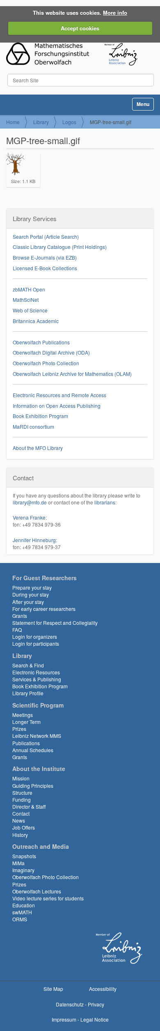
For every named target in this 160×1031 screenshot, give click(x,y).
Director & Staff (29, 806)
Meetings (22, 714)
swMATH (22, 912)
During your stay (30, 594)
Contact (21, 813)
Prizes (19, 728)
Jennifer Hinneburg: (35, 539)
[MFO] (71, 54)
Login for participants (35, 643)
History (20, 834)
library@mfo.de (30, 502)
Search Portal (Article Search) (46, 236)
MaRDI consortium (33, 426)
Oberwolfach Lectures (36, 891)
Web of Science (30, 310)
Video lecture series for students (48, 898)
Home (13, 121)
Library (41, 121)
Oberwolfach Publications (41, 342)
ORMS (19, 919)
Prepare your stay (32, 587)
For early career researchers (43, 608)
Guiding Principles (32, 785)
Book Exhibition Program (40, 415)
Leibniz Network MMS (36, 735)
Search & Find (28, 665)
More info (115, 12)
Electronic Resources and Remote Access (59, 394)
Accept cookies (80, 28)
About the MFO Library (38, 447)
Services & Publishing (36, 679)
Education (23, 905)
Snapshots (24, 855)
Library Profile (27, 693)
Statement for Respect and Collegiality (55, 622)
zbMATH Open (29, 289)
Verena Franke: (30, 517)
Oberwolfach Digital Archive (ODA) (51, 352)
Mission (21, 778)
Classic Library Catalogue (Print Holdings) (60, 246)
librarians (104, 502)
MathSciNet (26, 299)
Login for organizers (34, 636)
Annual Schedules (32, 749)
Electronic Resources (36, 672)
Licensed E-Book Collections (45, 268)
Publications (26, 742)
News (18, 820)
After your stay (28, 601)
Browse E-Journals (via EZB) (45, 257)
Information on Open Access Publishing (57, 405)
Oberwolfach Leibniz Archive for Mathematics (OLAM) (72, 373)
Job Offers (23, 827)
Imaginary (23, 869)
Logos (69, 121)
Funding (21, 799)
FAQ (17, 629)
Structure (22, 792)
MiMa (18, 862)
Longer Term (26, 721)
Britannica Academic (36, 320)
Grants (19, 615)
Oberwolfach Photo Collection (46, 362)
